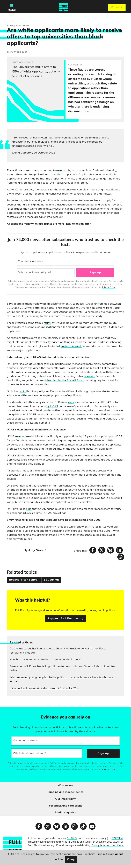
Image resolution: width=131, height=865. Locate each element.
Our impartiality (65, 799)
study (47, 323)
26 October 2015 (44, 152)
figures (40, 526)
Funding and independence (65, 792)
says (71, 402)
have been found (67, 200)
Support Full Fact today (65, 618)
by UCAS (52, 406)
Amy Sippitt (37, 550)
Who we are (66, 785)
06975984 (117, 838)
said (23, 391)
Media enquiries (65, 812)
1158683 (72, 838)
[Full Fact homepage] (63, 7)
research (61, 170)
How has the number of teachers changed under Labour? (46, 659)
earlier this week (71, 346)
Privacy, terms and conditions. (107, 845)
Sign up (95, 272)
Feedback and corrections (65, 805)
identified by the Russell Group (64, 380)
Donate (116, 7)
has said (25, 485)
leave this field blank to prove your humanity (14, 711)
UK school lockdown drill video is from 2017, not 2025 (44, 688)
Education (51, 579)
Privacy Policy (108, 287)
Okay (71, 859)
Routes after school (24, 579)
